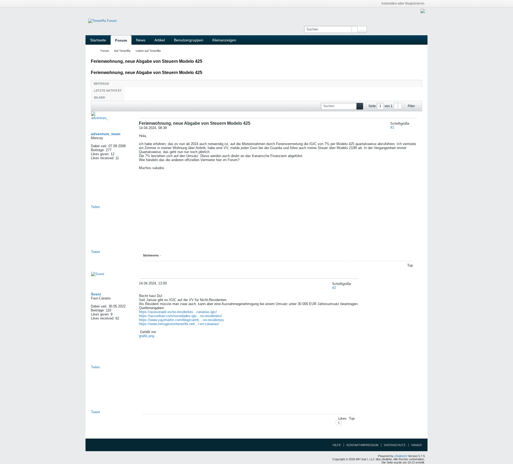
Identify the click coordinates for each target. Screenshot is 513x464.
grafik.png (146, 336)
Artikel (159, 40)
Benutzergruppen (188, 40)
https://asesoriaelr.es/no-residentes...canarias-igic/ (178, 312)
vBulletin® (400, 456)
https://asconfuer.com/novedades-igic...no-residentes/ (180, 316)
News (140, 40)
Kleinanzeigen (224, 40)
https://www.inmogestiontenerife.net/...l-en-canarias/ (179, 324)
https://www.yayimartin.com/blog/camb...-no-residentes (181, 320)
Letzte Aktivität (108, 90)
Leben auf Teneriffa (148, 50)
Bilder (99, 97)
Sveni (96, 294)
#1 (392, 128)
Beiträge (101, 83)
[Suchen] (362, 29)
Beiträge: (98, 150)
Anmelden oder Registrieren (402, 3)
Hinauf (416, 445)
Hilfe (337, 445)
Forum (121, 40)
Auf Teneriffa (122, 50)
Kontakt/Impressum (362, 445)
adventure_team (105, 134)
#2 (334, 288)
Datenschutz (395, 445)
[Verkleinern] (415, 124)
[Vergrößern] (411, 124)
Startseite (98, 40)
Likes (342, 418)
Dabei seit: (99, 146)
